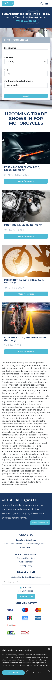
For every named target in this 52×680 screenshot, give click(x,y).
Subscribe (27, 588)
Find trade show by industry (18, 81)
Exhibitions (29, 30)
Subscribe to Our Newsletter (26, 577)
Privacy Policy (26, 565)
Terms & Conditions (26, 558)
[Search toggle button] (42, 3)
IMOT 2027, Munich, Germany (23, 225)
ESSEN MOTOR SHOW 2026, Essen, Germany (22, 168)
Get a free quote (26, 181)
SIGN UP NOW (26, 596)
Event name (10, 48)
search (26, 96)
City (6, 69)
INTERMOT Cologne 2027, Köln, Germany (24, 281)
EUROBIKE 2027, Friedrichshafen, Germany (25, 339)
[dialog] (26, 663)
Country (8, 58)
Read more (6, 668)
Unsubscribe (27, 591)
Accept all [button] (13, 673)
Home (18, 30)
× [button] (49, 649)
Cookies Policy (26, 562)
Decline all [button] (38, 673)
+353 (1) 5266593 (30, 554)
